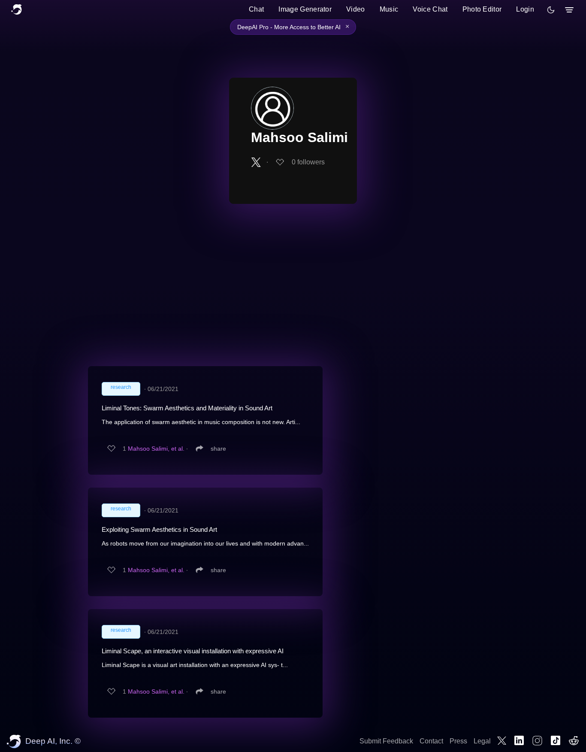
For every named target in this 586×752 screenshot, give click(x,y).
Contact (431, 741)
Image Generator (305, 9)
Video (355, 9)
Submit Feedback (386, 741)
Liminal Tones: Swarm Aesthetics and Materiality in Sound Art (187, 408)
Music (389, 9)
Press (458, 741)
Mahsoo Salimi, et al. (156, 448)
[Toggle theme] (551, 10)
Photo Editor (482, 9)
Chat (256, 9)
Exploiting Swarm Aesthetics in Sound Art (159, 529)
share (218, 448)
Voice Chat (430, 9)
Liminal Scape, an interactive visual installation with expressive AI (193, 651)
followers (308, 162)
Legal (482, 741)
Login (525, 9)
